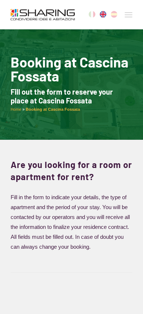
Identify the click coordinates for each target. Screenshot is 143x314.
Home (16, 109)
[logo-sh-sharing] (59, 14)
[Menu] (128, 14)
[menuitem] (128, 14)
